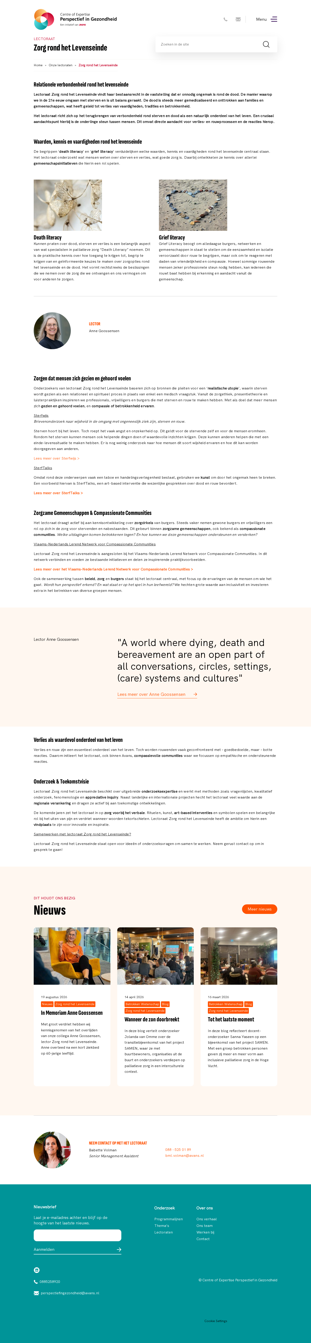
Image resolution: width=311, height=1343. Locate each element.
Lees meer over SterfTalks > (58, 493)
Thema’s (161, 1226)
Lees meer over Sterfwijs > (56, 458)
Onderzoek (164, 1208)
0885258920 (50, 1281)
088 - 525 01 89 (178, 1149)
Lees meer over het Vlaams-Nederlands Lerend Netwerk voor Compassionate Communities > (113, 569)
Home (38, 65)
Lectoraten (163, 1232)
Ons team (204, 1226)
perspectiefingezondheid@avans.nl (70, 1293)
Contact (203, 1239)
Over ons (204, 1208)
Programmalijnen (165, 1219)
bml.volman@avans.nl (184, 1155)
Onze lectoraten (60, 65)
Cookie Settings (215, 1321)
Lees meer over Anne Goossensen (152, 694)
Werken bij (205, 1232)
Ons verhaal (206, 1219)
